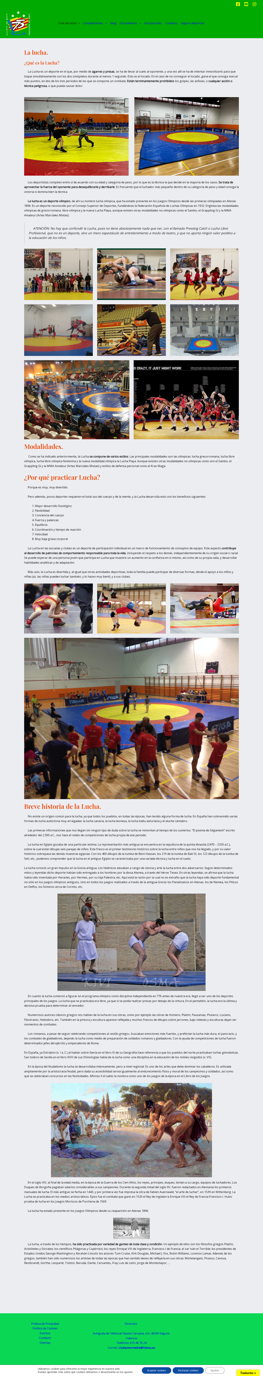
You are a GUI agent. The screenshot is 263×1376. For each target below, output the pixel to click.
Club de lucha (67, 23)
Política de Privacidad (45, 1324)
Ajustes (215, 1370)
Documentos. (128, 23)
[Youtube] (246, 4)
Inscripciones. (153, 23)
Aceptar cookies (156, 1370)
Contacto (171, 23)
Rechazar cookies (188, 1370)
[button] (78, 23)
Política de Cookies (45, 1328)
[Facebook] (238, 4)
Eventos (45, 1333)
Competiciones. (93, 23)
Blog (113, 23)
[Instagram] (254, 4)
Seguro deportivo (192, 23)
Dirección (131, 1324)
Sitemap (45, 1343)
